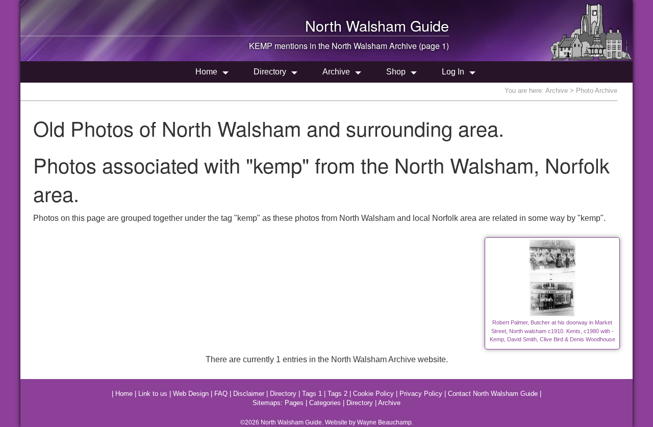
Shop (396, 71)
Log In (453, 71)
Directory (270, 71)
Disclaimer (248, 393)
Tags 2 (337, 393)
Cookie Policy (373, 393)
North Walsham (355, 25)
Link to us (152, 393)
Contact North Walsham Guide (493, 393)
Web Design (191, 393)
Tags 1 (312, 393)
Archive (336, 71)
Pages (294, 403)
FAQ (221, 393)
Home (206, 71)
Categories (325, 403)
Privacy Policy (420, 393)
